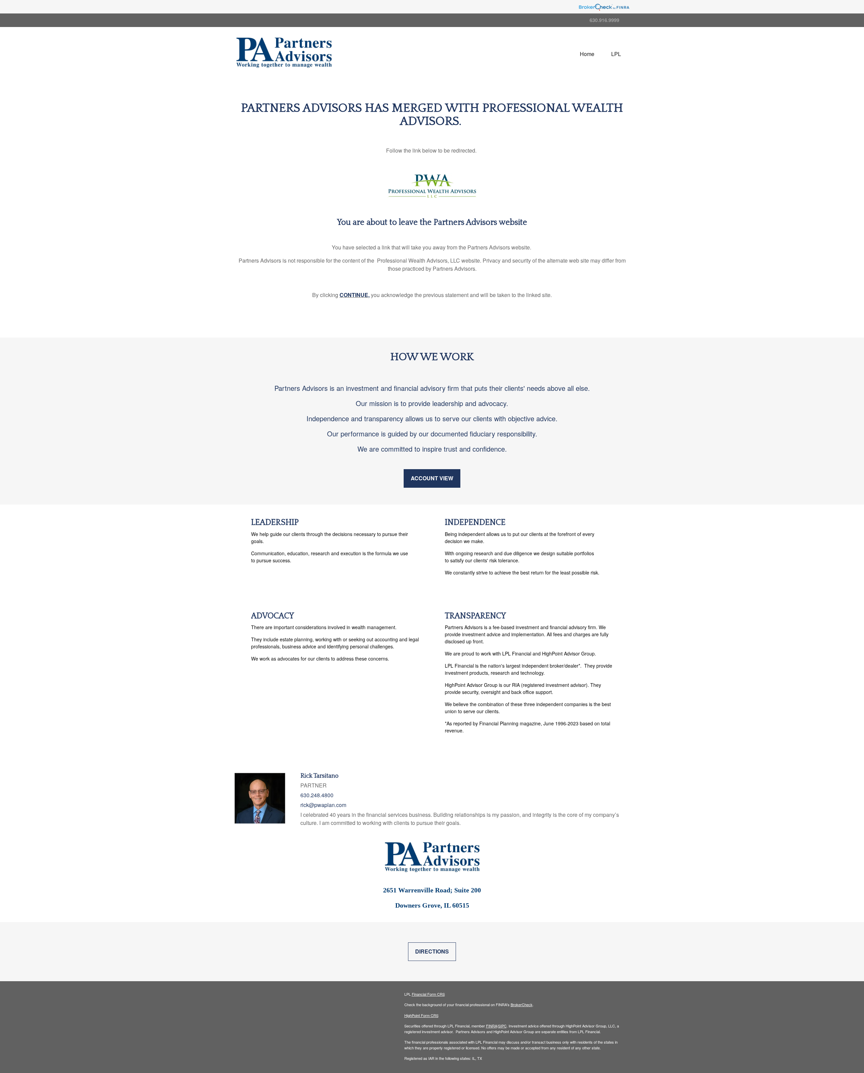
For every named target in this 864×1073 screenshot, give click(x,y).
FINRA (491, 1025)
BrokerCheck (522, 1004)
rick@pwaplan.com (323, 805)
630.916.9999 (604, 20)
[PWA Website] (432, 185)
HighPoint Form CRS (421, 1015)
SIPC (502, 1025)
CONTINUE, (355, 295)
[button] (616, 54)
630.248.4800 (316, 795)
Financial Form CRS (428, 994)
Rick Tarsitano (319, 776)
